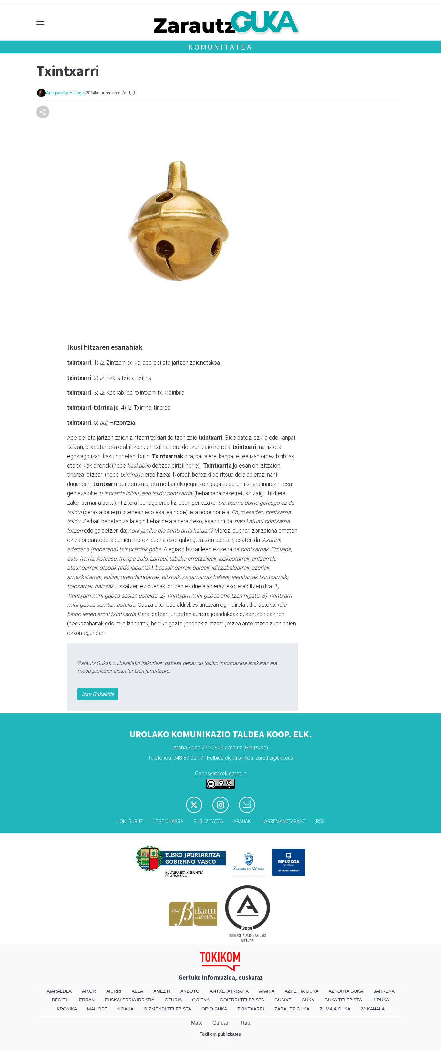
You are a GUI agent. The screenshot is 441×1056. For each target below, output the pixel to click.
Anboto (190, 991)
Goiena (201, 999)
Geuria (173, 999)
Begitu (60, 999)
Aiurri (113, 991)
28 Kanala (373, 1008)
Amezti (161, 991)
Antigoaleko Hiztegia (65, 92)
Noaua (125, 1008)
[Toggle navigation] (40, 21)
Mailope (97, 1008)
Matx (196, 1023)
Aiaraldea (59, 991)
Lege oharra (168, 821)
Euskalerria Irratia (129, 999)
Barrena (384, 991)
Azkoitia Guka (346, 991)
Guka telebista (343, 999)
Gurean (221, 1023)
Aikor (89, 991)
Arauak (242, 821)
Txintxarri (250, 1008)
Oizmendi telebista (167, 1008)
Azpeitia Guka (301, 991)
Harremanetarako (283, 821)
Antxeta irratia (229, 991)
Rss (320, 821)
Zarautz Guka (291, 1008)
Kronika (67, 1008)
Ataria (266, 991)
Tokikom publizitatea (220, 1034)
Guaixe (282, 999)
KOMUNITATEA (220, 47)
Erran (87, 999)
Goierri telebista (242, 999)
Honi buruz (130, 821)
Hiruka (380, 999)
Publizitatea (208, 821)
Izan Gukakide (98, 694)
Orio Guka (214, 1008)
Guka (308, 999)
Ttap (245, 1023)
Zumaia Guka (335, 1008)
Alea (137, 991)
